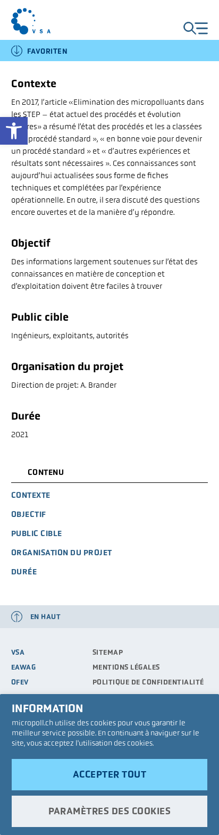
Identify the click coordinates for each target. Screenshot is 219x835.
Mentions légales (126, 667)
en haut (45, 616)
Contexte (30, 495)
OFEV (20, 682)
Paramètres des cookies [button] (109, 811)
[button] (14, 131)
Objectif (28, 514)
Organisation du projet (61, 552)
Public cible (36, 533)
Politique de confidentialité (148, 682)
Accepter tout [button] (110, 774)
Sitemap (107, 652)
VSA (18, 652)
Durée (24, 571)
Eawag (23, 667)
